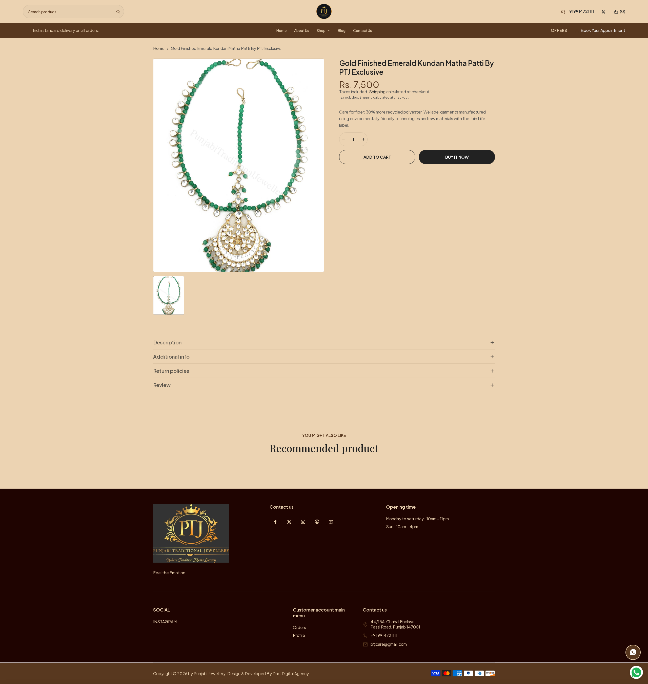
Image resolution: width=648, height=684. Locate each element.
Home (159, 48)
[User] (603, 11)
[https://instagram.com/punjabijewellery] (303, 521)
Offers (559, 30)
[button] (619, 11)
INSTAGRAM (165, 621)
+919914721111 (580, 11)
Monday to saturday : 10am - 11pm (417, 518)
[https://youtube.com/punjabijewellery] (331, 521)
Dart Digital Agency (291, 673)
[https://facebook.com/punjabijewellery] (275, 521)
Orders (299, 627)
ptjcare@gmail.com (389, 644)
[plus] (363, 139)
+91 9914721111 (384, 635)
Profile (299, 635)
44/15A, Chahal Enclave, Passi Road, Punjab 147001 (395, 624)
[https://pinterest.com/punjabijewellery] (317, 521)
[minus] (343, 139)
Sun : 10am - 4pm (402, 526)
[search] (118, 11)
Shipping (377, 91)
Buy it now (457, 157)
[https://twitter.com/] (289, 521)
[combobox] (73, 11)
